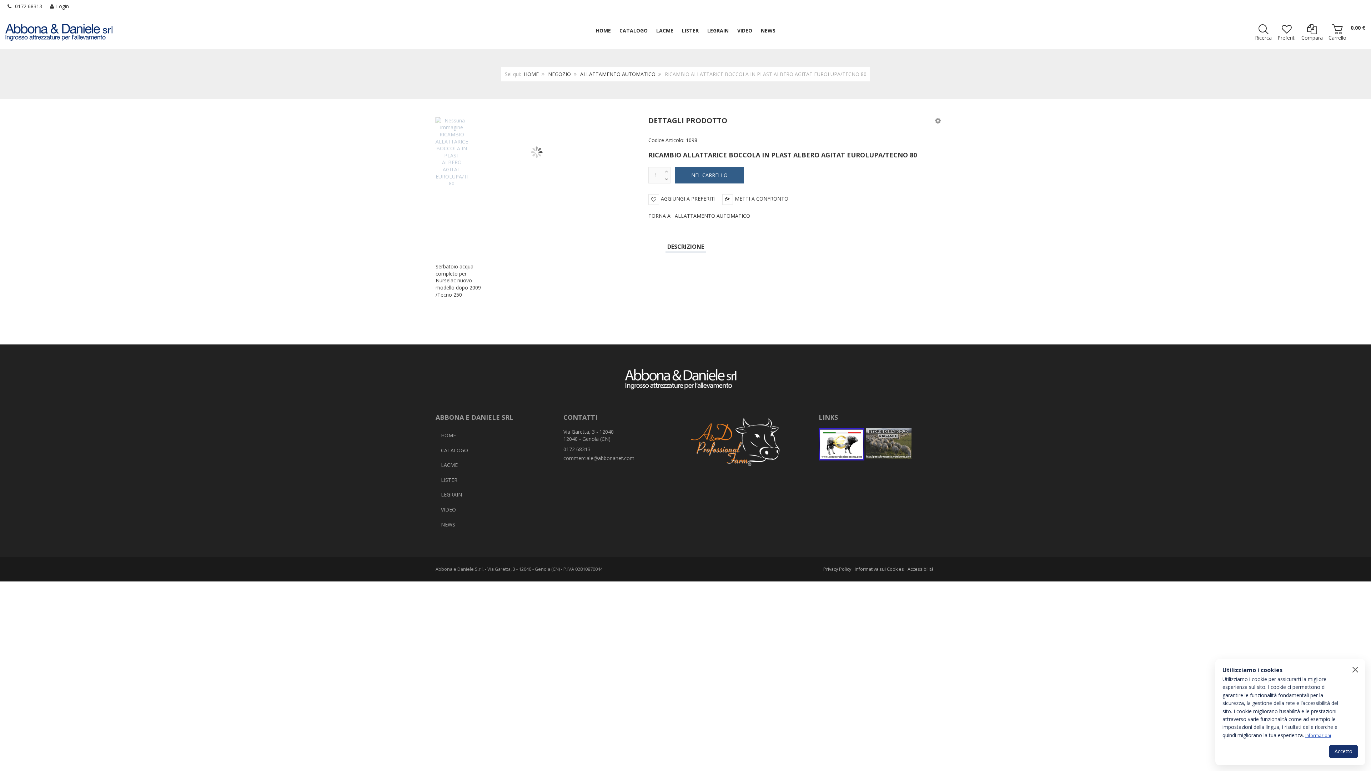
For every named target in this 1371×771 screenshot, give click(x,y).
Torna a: (699, 215)
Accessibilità (921, 569)
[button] (938, 120)
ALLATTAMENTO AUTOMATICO (618, 74)
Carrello (1337, 37)
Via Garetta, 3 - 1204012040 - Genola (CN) (588, 435)
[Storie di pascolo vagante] (889, 444)
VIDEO (448, 509)
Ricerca (1263, 37)
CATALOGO (454, 450)
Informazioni (1318, 735)
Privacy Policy (837, 569)
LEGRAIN (451, 494)
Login (62, 6)
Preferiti (1286, 37)
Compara (1312, 37)
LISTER (449, 480)
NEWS (448, 524)
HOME (531, 74)
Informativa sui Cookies (879, 569)
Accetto (1343, 751)
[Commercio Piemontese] (841, 444)
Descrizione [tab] (685, 247)
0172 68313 (28, 6)
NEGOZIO (559, 74)
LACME (449, 465)
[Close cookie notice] (1355, 669)
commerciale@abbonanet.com (598, 458)
